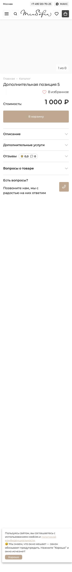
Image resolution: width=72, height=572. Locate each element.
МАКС (64, 3)
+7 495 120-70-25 (41, 3)
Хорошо (13, 557)
